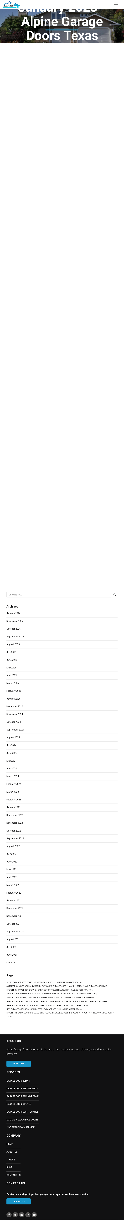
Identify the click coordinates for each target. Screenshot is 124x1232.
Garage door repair (85, 998)
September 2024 (15, 729)
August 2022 (13, 846)
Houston (33, 1005)
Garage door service (99, 1002)
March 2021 (12, 962)
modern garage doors (58, 1005)
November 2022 (14, 823)
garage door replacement (74, 1002)
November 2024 (14, 714)
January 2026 (13, 613)
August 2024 (13, 737)
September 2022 (15, 838)
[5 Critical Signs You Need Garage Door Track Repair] (62, 488)
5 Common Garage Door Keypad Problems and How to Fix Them (52, 265)
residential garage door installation (24, 1013)
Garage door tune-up (16, 1005)
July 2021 (11, 947)
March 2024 (12, 776)
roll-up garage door (102, 1013)
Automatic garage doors (69, 982)
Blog (9, 1167)
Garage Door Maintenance (46, 994)
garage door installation (18, 994)
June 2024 (11, 753)
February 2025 (13, 691)
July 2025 (11, 652)
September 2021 (15, 931)
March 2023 (12, 792)
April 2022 (11, 877)
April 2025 (11, 675)
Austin (51, 982)
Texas (9, 1017)
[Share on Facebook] (58, 160)
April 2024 (11, 768)
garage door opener (16, 998)
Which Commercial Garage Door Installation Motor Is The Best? (52, 400)
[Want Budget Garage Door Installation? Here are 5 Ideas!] (62, 86)
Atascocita (39, 982)
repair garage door (47, 1009)
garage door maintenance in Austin (78, 994)
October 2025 (13, 629)
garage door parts (64, 998)
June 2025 (11, 660)
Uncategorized (15, 122)
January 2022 (13, 900)
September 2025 (15, 636)
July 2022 (11, 854)
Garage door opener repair (40, 998)
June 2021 (11, 955)
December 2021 (14, 908)
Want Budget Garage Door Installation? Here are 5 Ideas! (49, 133)
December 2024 (14, 706)
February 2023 (13, 799)
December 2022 (14, 815)
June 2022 (11, 861)
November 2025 (14, 621)
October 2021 (13, 924)
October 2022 (13, 830)
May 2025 (11, 667)
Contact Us (13, 1175)
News (12, 1159)
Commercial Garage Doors (22, 1119)
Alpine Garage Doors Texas (19, 982)
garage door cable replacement (53, 990)
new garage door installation (21, 1009)
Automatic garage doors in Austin (23, 986)
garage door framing (81, 990)
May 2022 (11, 869)
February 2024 (13, 784)
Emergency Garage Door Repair (21, 990)
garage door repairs (50, 1002)
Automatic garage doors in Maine (58, 986)
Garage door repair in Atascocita (22, 1002)
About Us (11, 1152)
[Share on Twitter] (64, 160)
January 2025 (13, 698)
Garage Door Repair (18, 1081)
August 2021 (13, 939)
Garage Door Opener (18, 1104)
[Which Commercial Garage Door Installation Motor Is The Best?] (62, 353)
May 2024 (11, 761)
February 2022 (13, 892)
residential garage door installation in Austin (67, 1013)
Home (9, 1144)
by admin (55, 122)
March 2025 (12, 683)
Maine (43, 1005)
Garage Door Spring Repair (22, 1096)
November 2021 (14, 916)
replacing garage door (69, 1009)
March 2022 (12, 885)
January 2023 (13, 807)
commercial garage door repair (92, 986)
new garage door (79, 1005)
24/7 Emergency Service (20, 1127)
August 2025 (13, 644)
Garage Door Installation (22, 1088)
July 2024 (11, 745)
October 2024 (13, 722)
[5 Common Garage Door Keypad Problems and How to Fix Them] (62, 217)
